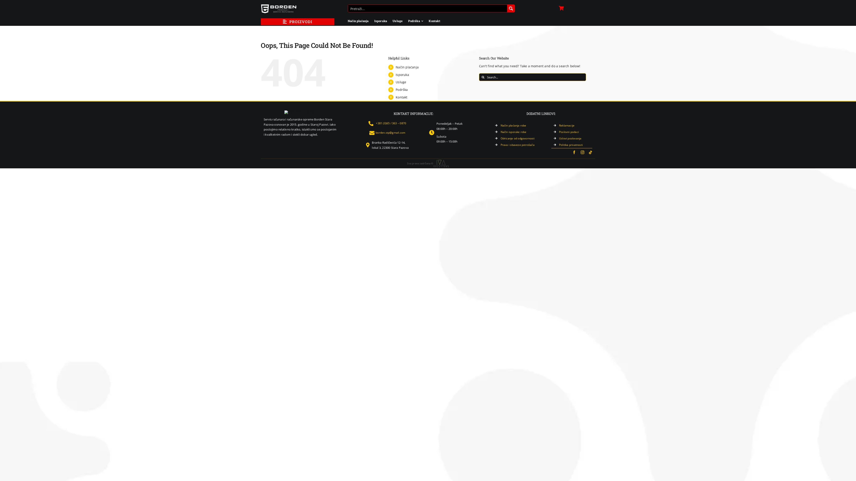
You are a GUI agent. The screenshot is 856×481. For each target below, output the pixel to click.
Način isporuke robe (514, 132)
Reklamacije (566, 125)
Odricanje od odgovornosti (518, 138)
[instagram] (582, 152)
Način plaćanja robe (513, 125)
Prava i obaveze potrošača (518, 145)
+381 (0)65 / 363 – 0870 (391, 123)
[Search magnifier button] (511, 8)
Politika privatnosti (571, 145)
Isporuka (402, 75)
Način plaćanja (407, 67)
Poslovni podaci (569, 132)
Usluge (401, 82)
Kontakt (401, 97)
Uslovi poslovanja (570, 138)
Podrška (402, 90)
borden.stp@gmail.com (390, 133)
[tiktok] (590, 152)
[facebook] (574, 152)
